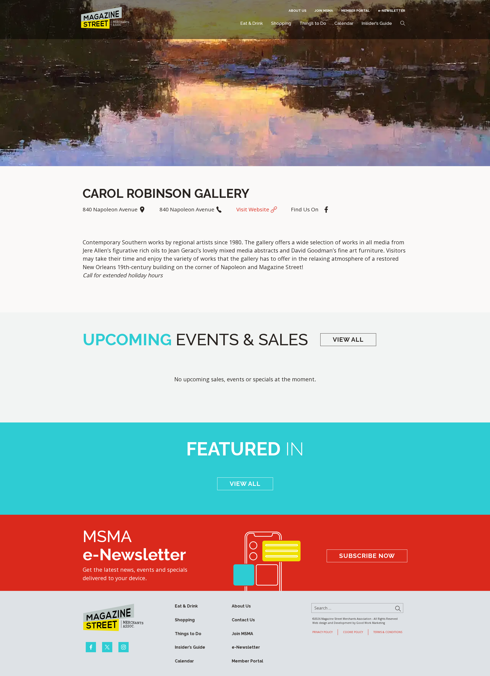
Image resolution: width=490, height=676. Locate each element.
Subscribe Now (367, 555)
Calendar (343, 23)
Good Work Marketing (370, 623)
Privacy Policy (322, 632)
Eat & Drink (251, 23)
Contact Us (243, 619)
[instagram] (123, 647)
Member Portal (355, 11)
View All (348, 339)
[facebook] (91, 647)
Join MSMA (323, 11)
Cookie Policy (353, 632)
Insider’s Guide (377, 23)
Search (402, 23)
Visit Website (253, 209)
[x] (107, 647)
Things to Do (312, 23)
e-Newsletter (391, 11)
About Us (297, 11)
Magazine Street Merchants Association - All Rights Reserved (359, 619)
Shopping (281, 23)
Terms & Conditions (387, 632)
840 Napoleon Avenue (111, 209)
